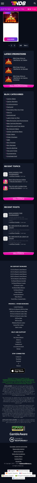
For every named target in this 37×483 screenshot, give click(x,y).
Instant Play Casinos (18, 325)
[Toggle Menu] (2, 3)
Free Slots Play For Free (15, 110)
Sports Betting (12, 148)
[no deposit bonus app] (18, 374)
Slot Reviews (11, 145)
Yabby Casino (18, 327)
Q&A (8, 140)
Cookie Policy (18, 459)
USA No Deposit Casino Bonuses (19, 269)
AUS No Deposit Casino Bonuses (18, 271)
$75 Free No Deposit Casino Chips (18, 313)
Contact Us (18, 342)
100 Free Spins (18, 320)
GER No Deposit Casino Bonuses (18, 276)
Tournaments (11, 153)
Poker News (11, 134)
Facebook (18, 361)
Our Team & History (18, 337)
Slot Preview (11, 142)
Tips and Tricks (12, 151)
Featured (10, 107)
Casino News (11, 99)
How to (9, 112)
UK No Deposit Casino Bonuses (18, 278)
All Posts (18, 253)
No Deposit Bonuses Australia (18, 281)
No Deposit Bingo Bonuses (18, 287)
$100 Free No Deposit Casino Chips (18, 311)
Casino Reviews (12, 101)
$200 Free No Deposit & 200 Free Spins (18, 309)
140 (21, 45)
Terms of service (18, 451)
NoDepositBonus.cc (8, 379)
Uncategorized (12, 156)
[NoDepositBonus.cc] (18, 3)
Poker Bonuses (18, 296)
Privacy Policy (18, 456)
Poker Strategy (12, 137)
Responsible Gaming (18, 449)
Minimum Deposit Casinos (18, 322)
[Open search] (34, 3)
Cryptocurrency (12, 104)
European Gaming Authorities (18, 446)
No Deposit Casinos (18, 285)
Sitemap (18, 348)
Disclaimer (18, 461)
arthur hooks (15, 176)
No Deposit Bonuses (18, 290)
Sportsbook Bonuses (18, 294)
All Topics (18, 198)
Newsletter (18, 359)
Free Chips (21, 9)
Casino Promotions (18, 307)
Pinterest (18, 365)
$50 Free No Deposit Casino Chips (18, 316)
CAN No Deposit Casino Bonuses (18, 274)
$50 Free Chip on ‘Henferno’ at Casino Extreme (20, 78)
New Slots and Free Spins (15, 126)
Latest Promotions (15, 54)
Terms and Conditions (18, 454)
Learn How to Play (13, 118)
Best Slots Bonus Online (17, 179)
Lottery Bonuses (18, 292)
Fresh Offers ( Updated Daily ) (18, 299)
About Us (18, 339)
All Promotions (18, 86)
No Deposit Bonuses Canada (19, 283)
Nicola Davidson (16, 181)
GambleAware (18, 344)
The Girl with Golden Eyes (18, 186)
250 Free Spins (18, 318)
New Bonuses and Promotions (17, 120)
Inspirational (11, 115)
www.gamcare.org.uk (18, 346)
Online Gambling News (14, 131)
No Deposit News (13, 129)
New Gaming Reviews (14, 123)
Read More (10, 39)
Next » (26, 45)
